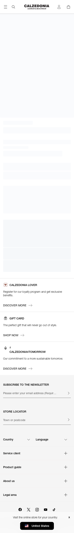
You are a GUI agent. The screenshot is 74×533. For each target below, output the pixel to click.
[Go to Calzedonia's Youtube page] (45, 509)
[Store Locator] (68, 419)
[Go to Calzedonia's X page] (28, 509)
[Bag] (68, 7)
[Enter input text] (68, 393)
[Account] (59, 7)
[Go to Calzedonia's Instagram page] (37, 509)
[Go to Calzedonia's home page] (37, 7)
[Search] (13, 7)
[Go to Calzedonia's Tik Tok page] (54, 509)
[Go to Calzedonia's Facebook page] (20, 509)
